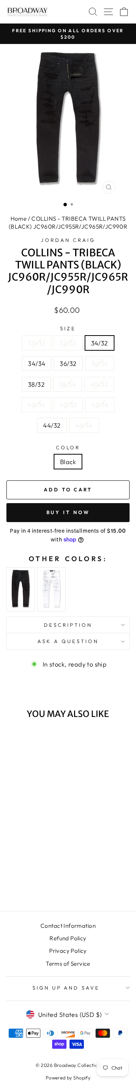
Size (68, 328)
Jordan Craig (68, 240)
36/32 (68, 363)
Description (68, 625)
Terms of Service (68, 963)
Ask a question (68, 641)
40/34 (36, 405)
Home (19, 218)
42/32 (68, 405)
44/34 (84, 425)
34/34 (36, 363)
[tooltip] (20, 589)
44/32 (51, 425)
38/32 (36, 384)
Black (68, 462)
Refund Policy (67, 938)
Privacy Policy (68, 950)
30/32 (36, 343)
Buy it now (68, 512)
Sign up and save (66, 988)
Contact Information (68, 925)
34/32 (99, 343)
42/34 (100, 405)
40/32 (99, 384)
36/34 (99, 363)
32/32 (68, 343)
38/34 (67, 384)
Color (68, 447)
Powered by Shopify (68, 1078)
